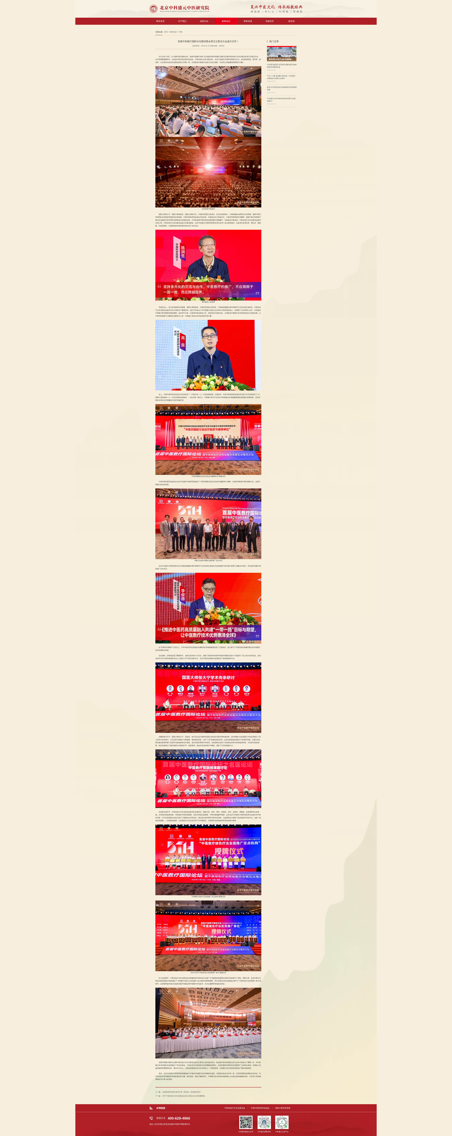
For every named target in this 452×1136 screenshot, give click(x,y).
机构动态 (173, 32)
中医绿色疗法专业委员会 (234, 1108)
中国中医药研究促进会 (260, 1108)
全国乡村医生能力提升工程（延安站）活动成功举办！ (182, 1092)
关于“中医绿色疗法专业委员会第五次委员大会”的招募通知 (183, 1096)
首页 (166, 32)
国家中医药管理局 (282, 1108)
